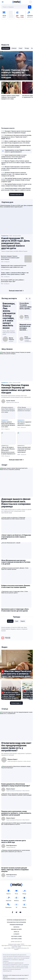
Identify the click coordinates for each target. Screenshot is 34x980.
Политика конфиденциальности (16, 920)
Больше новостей (15, 290)
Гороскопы (8, 900)
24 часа (10, 621)
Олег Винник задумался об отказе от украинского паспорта (24, 423)
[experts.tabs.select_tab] (26, 298)
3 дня (16, 621)
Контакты (16, 927)
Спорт (20, 48)
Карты (24, 900)
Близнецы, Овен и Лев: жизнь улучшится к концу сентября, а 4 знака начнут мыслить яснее (9, 315)
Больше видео (15, 703)
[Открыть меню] (2, 2)
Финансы (16, 900)
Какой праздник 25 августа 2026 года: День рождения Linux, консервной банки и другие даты (15, 243)
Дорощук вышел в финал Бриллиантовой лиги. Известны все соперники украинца (16, 503)
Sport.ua (16, 931)
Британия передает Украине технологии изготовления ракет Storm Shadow (10, 257)
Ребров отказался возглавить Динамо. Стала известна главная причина (15, 586)
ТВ (16, 907)
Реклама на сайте (16, 929)
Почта (16, 893)
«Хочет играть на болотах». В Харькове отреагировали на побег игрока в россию (16, 536)
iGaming (24, 907)
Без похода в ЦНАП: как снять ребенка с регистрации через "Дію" (12, 280)
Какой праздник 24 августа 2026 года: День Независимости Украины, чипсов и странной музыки (14, 629)
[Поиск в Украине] (29, 7)
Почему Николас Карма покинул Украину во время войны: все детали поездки (16, 389)
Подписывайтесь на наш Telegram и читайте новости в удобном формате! (17, 150)
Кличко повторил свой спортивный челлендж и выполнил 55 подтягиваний (24, 450)
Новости (8, 893)
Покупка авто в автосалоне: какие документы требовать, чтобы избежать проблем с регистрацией (16, 813)
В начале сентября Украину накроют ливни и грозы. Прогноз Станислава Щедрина (11, 690)
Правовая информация (16, 924)
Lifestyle (14, 48)
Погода (27, 48)
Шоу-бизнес (5, 48)
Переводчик (8, 907)
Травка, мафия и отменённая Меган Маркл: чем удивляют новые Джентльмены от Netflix (14, 273)
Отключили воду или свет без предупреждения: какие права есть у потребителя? (16, 747)
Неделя (23, 621)
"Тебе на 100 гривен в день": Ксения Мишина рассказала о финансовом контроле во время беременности (8, 450)
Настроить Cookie (16, 936)
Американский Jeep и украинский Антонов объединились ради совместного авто (13, 266)
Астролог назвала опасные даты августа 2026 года (13, 841)
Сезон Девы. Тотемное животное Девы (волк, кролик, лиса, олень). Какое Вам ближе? (26, 306)
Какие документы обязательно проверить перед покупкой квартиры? (15, 785)
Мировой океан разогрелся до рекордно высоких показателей (25, 327)
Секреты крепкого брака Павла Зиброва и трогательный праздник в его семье (10, 97)
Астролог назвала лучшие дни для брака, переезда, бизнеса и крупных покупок (15, 869)
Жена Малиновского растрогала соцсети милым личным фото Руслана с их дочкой (15, 562)
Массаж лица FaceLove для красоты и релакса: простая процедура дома (16, 664)
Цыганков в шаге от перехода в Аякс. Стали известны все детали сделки (15, 610)
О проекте (16, 934)
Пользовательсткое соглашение (16, 922)
